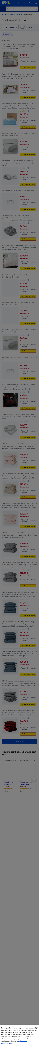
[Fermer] (36, 1028)
